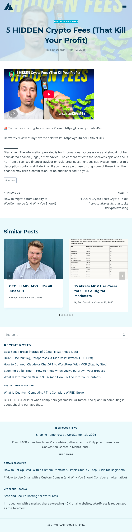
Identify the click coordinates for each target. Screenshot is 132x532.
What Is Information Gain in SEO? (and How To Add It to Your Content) (52, 377)
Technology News (66, 428)
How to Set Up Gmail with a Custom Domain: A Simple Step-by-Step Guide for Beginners (64, 470)
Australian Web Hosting (19, 385)
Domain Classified (15, 463)
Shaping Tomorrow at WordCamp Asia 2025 (66, 434)
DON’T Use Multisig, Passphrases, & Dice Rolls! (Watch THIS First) (48, 358)
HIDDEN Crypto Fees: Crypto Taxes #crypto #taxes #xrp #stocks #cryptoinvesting (104, 200)
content (10, 180)
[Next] (122, 276)
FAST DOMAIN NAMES (66, 21)
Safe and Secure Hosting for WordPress (31, 496)
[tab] (59, 315)
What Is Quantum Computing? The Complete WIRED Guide (44, 392)
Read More (66, 454)
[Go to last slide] (10, 276)
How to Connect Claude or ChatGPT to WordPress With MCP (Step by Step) (56, 364)
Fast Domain (57, 49)
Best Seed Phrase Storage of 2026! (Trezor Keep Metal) (42, 351)
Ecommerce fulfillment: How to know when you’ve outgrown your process (54, 370)
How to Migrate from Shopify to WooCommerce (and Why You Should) (30, 198)
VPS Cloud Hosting (15, 489)
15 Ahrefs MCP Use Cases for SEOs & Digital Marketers (96, 291)
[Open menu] (124, 6)
